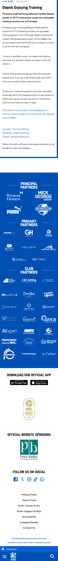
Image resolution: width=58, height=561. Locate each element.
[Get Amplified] (48, 354)
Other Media (28, 542)
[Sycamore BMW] (19, 259)
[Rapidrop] (9, 354)
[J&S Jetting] (29, 280)
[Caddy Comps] (48, 295)
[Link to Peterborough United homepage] (14, 556)
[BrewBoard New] (48, 331)
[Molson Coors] (48, 281)
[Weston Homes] (15, 196)
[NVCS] (48, 319)
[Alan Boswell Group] (9, 280)
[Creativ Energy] (29, 354)
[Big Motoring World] (48, 342)
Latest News (12, 549)
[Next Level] (29, 247)
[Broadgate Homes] (29, 342)
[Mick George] (43, 196)
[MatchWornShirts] (29, 331)
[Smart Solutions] (9, 247)
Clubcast (47, 542)
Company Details (29, 522)
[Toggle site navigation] (4, 556)
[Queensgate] (48, 307)
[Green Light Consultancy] (29, 307)
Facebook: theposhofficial (15, 132)
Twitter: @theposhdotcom (15, 136)
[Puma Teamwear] (15, 210)
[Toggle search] (52, 556)
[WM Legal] (9, 307)
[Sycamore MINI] (38, 259)
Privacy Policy (29, 494)
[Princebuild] (9, 233)
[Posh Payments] (9, 341)
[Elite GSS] (9, 295)
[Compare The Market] (48, 233)
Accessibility (29, 516)
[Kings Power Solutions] (43, 210)
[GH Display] (29, 233)
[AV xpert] (9, 331)
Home (2, 549)
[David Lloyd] (29, 295)
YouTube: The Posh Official (15, 129)
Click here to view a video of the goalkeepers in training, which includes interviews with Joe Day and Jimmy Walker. (28, 114)
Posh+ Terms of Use (29, 505)
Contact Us (29, 527)
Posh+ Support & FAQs (29, 511)
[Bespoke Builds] (48, 247)
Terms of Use (29, 500)
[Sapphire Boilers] (29, 319)
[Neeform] (9, 319)
